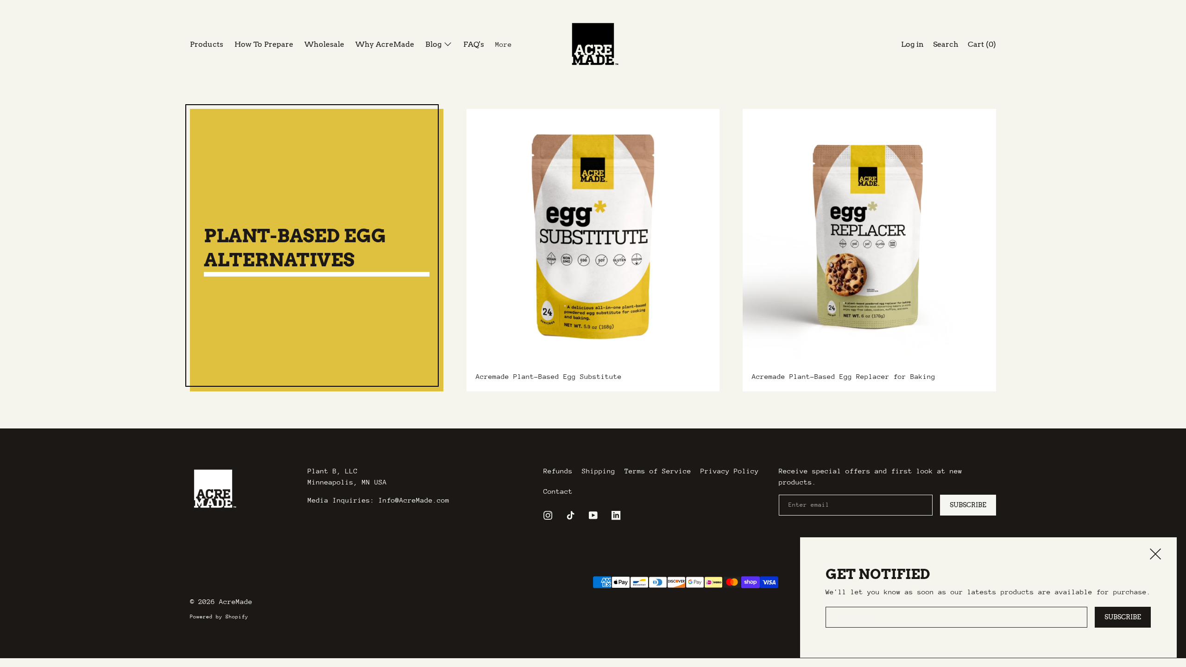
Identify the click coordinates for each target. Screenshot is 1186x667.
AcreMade (235, 601)
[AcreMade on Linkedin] (618, 515)
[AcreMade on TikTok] (572, 515)
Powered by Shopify (219, 617)
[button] (945, 45)
